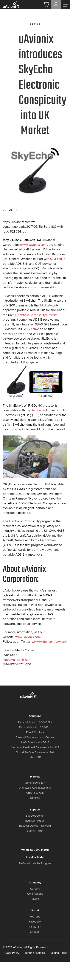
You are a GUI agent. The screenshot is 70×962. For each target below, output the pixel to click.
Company (35, 882)
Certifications (35, 893)
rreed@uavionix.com (17, 659)
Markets (35, 777)
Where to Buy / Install (35, 850)
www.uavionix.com (33, 244)
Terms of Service (35, 953)
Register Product (35, 820)
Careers (35, 888)
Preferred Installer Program (35, 863)
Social (35, 910)
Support (35, 809)
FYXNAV (32, 329)
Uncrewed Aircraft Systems (35, 787)
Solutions (35, 716)
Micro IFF (35, 757)
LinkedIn (35, 931)
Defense (35, 797)
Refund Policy (58, 953)
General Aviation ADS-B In (35, 727)
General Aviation (35, 782)
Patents (35, 898)
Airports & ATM (35, 792)
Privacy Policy (11, 953)
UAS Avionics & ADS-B (35, 742)
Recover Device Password (35, 825)
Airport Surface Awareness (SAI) (35, 752)
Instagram (35, 926)
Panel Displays (35, 732)
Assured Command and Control (35, 737)
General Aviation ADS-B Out (35, 722)
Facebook (35, 921)
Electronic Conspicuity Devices (36, 315)
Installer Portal (35, 857)
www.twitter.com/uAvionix (49, 641)
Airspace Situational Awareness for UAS (35, 747)
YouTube (35, 916)
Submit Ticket (35, 830)
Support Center (35, 815)
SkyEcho (56, 259)
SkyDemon (33, 410)
